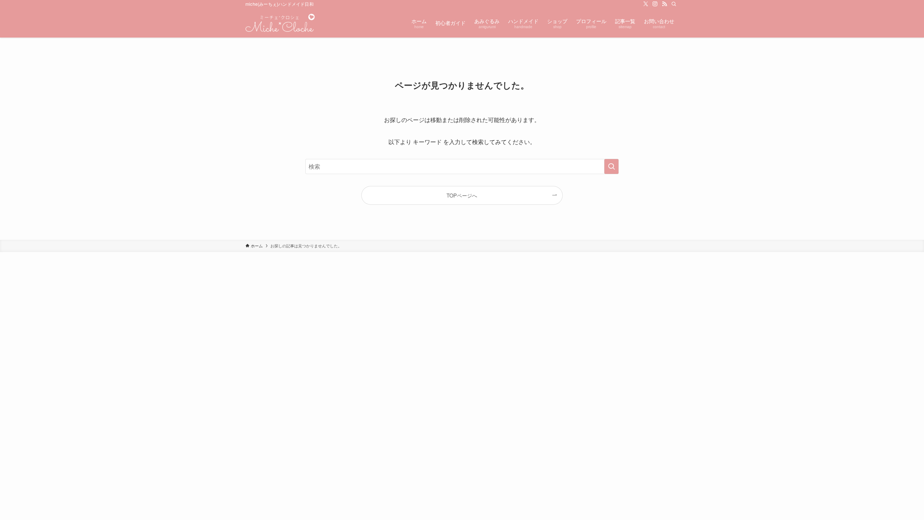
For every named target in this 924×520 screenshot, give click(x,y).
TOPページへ (461, 195)
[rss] (664, 4)
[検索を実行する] (611, 166)
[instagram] (655, 4)
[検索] (674, 4)
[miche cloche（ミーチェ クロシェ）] (280, 23)
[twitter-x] (645, 4)
